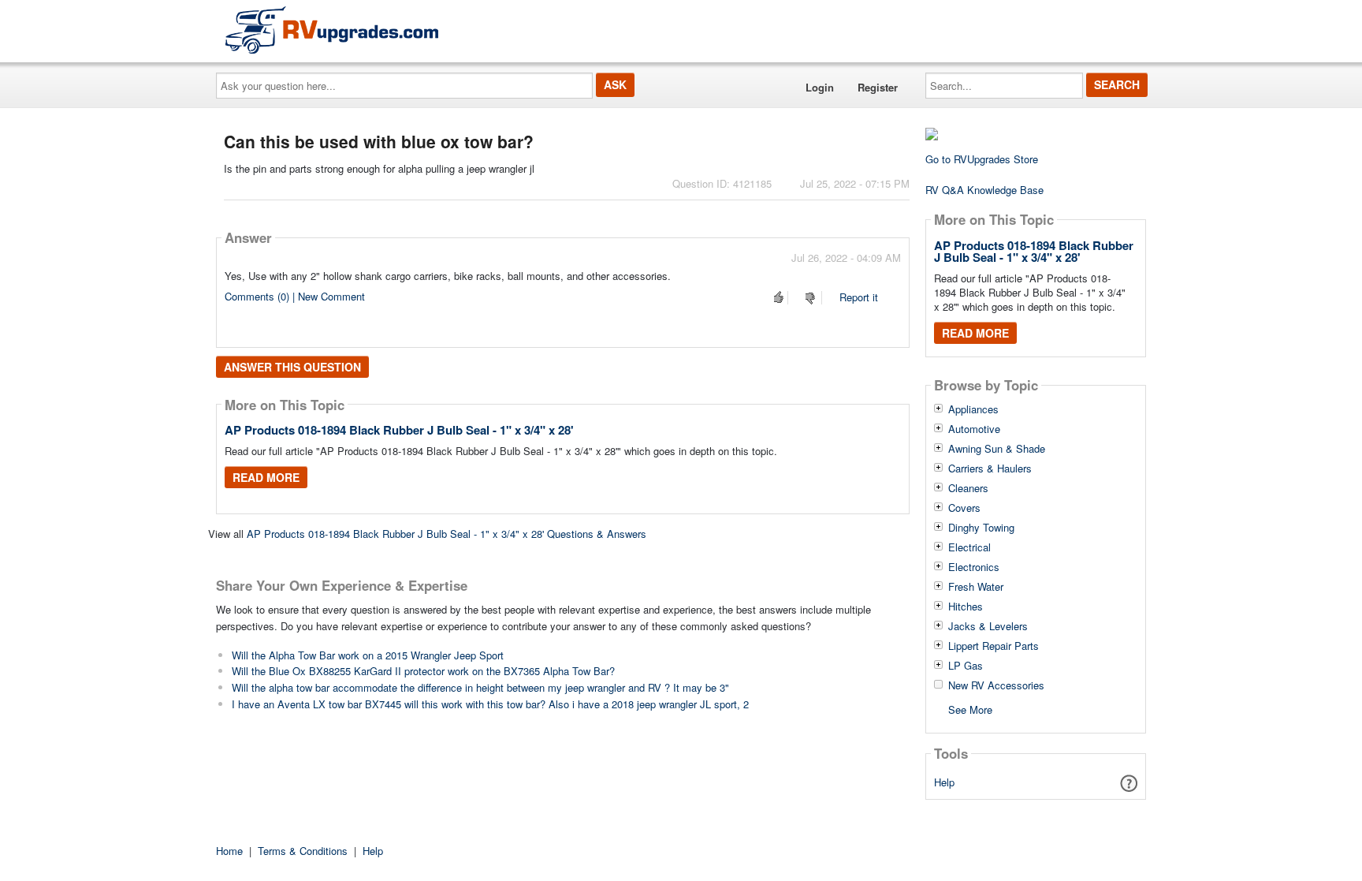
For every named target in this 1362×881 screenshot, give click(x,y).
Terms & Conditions (303, 850)
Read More (266, 477)
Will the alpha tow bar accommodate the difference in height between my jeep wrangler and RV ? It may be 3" (480, 687)
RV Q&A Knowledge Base (984, 189)
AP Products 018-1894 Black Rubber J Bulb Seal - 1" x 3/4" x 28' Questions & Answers (446, 533)
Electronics (973, 567)
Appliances (973, 409)
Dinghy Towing (981, 527)
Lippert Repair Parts (993, 645)
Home (229, 850)
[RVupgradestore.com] (332, 29)
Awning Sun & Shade (996, 448)
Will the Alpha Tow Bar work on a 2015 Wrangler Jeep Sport (368, 655)
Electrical (969, 547)
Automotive (974, 429)
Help (944, 782)
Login (820, 87)
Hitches (965, 606)
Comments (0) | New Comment (295, 296)
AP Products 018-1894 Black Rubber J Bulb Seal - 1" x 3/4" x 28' (399, 430)
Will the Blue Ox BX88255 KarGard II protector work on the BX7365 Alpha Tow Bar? (423, 670)
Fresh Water (975, 586)
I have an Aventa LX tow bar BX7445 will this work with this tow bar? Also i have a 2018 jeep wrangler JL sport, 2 (490, 703)
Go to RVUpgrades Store (981, 158)
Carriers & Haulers (990, 468)
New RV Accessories (996, 685)
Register (878, 87)
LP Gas (965, 665)
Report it (858, 297)
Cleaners (968, 488)
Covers (964, 507)
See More (970, 708)
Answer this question (292, 367)
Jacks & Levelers (988, 626)
